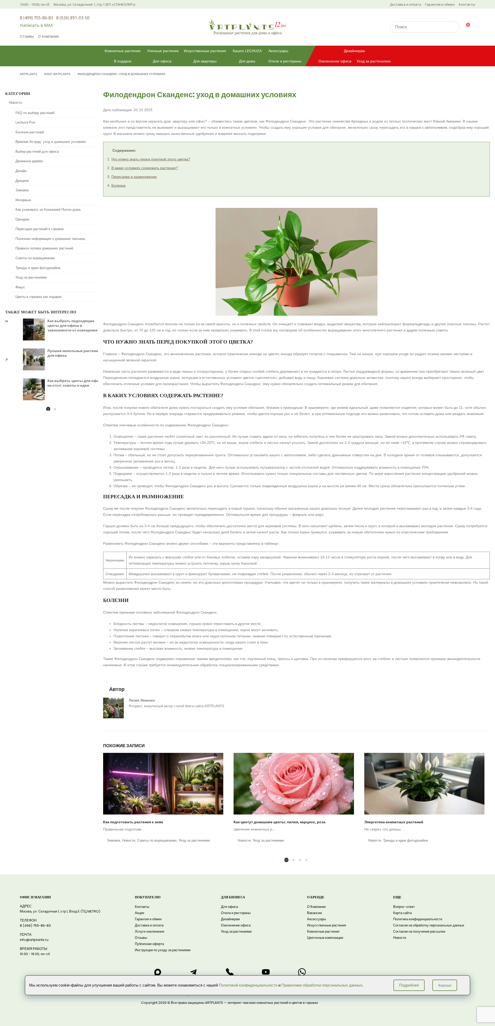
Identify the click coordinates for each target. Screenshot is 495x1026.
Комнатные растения (123, 51)
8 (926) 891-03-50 (72, 18)
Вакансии (314, 912)
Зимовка (113, 840)
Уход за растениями (374, 61)
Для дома (247, 61)
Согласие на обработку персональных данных (428, 925)
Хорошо (444, 985)
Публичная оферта (149, 943)
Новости (128, 840)
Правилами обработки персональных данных (322, 985)
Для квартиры (205, 61)
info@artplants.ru (34, 939)
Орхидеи (22, 219)
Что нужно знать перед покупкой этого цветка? (150, 159)
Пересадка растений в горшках (39, 229)
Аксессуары (278, 51)
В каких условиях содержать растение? (144, 168)
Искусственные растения (205, 51)
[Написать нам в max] (157, 972)
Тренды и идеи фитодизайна (405, 840)
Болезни (118, 185)
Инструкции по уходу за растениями (163, 950)
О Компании (316, 906)
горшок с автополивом (428, 127)
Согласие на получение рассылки (419, 931)
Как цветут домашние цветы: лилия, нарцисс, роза (279, 822)
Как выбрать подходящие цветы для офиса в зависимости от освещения (57, 325)
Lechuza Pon (25, 122)
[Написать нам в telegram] (193, 972)
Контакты (467, 4)
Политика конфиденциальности (417, 919)
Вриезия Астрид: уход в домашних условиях (50, 142)
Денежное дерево (29, 161)
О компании (48, 36)
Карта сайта (402, 912)
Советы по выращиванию (157, 840)
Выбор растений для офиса (37, 151)
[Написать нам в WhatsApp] (301, 972)
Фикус (20, 287)
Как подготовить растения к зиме (133, 822)
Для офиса (162, 61)
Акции (139, 912)
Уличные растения (163, 51)
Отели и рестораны (284, 61)
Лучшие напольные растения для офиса (58, 353)
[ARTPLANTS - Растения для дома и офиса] (247, 24)
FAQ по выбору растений (34, 113)
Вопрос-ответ (404, 906)
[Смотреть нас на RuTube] (265, 972)
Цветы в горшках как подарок (38, 297)
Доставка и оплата (405, 4)
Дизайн (21, 171)
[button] (286, 860)
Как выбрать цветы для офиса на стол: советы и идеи (60, 383)
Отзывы (27, 36)
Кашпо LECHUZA (247, 51)
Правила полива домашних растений (44, 248)
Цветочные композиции (325, 937)
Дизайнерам (354, 51)
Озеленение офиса (334, 61)
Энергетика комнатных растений (393, 822)
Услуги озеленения (149, 931)
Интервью (23, 200)
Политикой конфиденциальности (248, 985)
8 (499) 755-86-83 (36, 18)
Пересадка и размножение (134, 177)
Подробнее (409, 985)
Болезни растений (29, 132)
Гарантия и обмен (440, 4)
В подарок (122, 61)
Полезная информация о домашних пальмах (50, 239)
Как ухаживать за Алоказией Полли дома (47, 209)
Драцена (22, 181)
